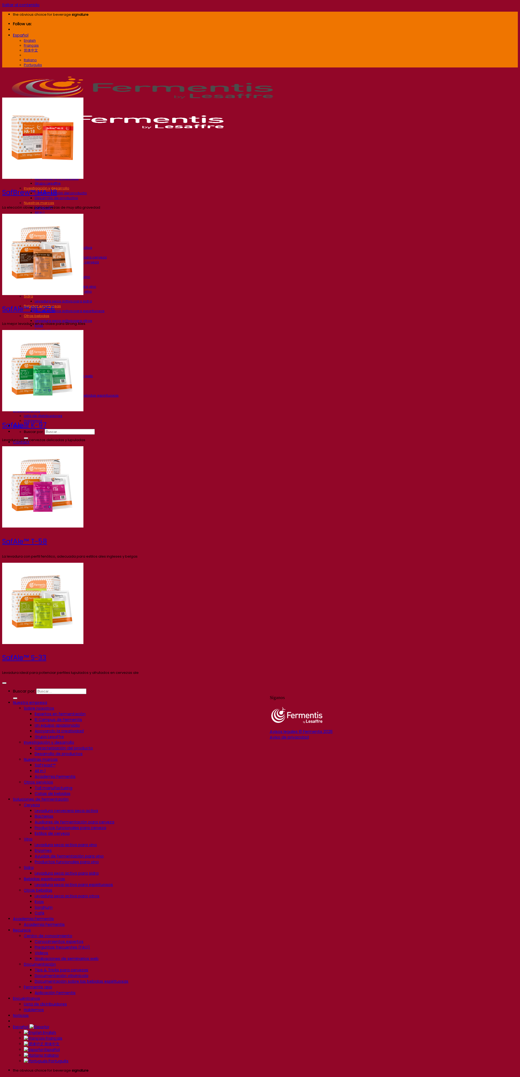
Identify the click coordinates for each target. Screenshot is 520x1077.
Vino (28, 839)
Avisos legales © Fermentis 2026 (301, 731)
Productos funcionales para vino (67, 862)
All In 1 (39, 212)
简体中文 (51, 1044)
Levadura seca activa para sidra (63, 301)
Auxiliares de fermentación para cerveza (74, 822)
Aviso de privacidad (289, 737)
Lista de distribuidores (43, 415)
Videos (41, 953)
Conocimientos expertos (59, 941)
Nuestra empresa (30, 702)
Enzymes (43, 850)
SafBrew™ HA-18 (29, 192)
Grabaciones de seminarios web (67, 958)
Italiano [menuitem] (30, 60)
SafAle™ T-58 (24, 541)
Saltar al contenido (21, 5)
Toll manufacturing (53, 788)
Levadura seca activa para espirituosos (70, 311)
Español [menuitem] (31, 55)
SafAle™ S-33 (24, 657)
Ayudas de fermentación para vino (69, 856)
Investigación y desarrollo (49, 742)
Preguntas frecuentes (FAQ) (62, 947)
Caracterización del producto (61, 193)
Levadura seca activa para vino (66, 845)
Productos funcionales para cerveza (70, 827)
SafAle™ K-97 (24, 425)
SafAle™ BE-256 (28, 309)
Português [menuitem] (33, 65)
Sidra (29, 867)
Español (20, 35)
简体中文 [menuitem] (31, 50)
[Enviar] (15, 698)
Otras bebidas (36, 315)
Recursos (22, 930)
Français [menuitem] (31, 45)
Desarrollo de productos (56, 198)
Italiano (51, 1055)
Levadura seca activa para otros (63, 320)
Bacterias (44, 816)
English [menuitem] (30, 40)
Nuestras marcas (39, 202)
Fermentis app (38, 987)
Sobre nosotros (39, 708)
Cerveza (32, 805)
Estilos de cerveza (52, 833)
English (49, 1032)
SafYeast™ (45, 765)
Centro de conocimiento (48, 936)
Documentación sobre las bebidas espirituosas (81, 981)
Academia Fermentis (55, 776)
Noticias (21, 1015)
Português (58, 1061)
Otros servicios (38, 782)
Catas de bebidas (52, 793)
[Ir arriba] (4, 683)
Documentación (40, 964)
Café (39, 913)
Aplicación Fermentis (55, 992)
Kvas (39, 901)
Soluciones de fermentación (41, 799)
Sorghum (44, 907)
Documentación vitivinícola (61, 975)
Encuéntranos (26, 998)
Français (53, 1038)
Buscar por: (34, 431)
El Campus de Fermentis (58, 719)
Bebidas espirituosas (44, 879)
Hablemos (34, 1010)
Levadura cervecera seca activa (66, 810)
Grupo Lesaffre (48, 183)
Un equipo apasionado (57, 725)
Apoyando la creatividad (59, 731)
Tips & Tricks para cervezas (61, 970)
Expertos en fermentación (60, 714)
